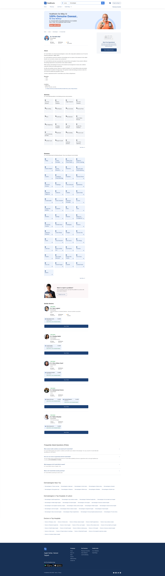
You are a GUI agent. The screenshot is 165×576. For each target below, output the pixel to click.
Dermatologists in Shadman (67, 489)
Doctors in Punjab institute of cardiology (64, 531)
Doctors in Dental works (63, 521)
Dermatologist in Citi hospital (84, 502)
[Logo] (45, 548)
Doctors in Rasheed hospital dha (51, 525)
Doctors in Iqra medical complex (107, 521)
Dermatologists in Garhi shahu (81, 486)
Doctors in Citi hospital (93, 528)
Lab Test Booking (84, 554)
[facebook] (116, 572)
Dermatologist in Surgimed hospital (86, 508)
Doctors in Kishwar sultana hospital (77, 521)
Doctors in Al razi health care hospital (108, 525)
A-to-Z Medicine (95, 550)
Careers (72, 556)
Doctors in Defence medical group (80, 528)
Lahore (49, 31)
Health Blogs (67, 6)
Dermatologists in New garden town (52, 489)
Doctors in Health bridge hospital (51, 528)
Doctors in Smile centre (49, 531)
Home (45, 6)
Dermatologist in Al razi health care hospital (106, 499)
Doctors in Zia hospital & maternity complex (98, 531)
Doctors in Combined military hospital (52, 534)
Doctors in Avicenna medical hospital (107, 528)
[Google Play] (48, 565)
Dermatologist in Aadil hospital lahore (52, 499)
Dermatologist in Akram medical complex (68, 508)
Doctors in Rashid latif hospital (81, 531)
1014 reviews (69, 43)
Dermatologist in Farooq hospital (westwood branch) (91, 511)
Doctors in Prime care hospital (78, 525)
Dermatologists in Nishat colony (95, 486)
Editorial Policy (73, 558)
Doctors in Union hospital (65, 525)
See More (82, 147)
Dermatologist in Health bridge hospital (53, 502)
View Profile (66, 326)
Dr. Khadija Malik (55, 336)
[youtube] (113, 572)
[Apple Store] (58, 565)
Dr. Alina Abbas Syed (56, 363)
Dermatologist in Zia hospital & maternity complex (55, 505)
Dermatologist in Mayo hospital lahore (71, 511)
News (71, 554)
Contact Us (72, 560)
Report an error (61, 294)
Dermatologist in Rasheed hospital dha (87, 499)
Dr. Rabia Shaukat (55, 417)
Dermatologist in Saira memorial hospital (53, 511)
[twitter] (118, 572)
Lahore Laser (47, 85)
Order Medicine (84, 552)
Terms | (56, 572)
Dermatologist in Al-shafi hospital (69, 502)
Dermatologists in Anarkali (109, 486)
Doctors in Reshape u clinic (50, 521)
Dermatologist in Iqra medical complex (70, 499)
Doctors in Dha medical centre (93, 525)
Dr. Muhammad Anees (57, 390)
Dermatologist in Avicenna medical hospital (100, 502)
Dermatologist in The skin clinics (110, 511)
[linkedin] (120, 572)
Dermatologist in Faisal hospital (101, 508)
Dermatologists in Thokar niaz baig (52, 486)
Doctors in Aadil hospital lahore (92, 521)
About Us (72, 552)
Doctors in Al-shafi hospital (65, 528)
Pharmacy (52, 6)
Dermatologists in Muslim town (108, 489)
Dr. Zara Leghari (55, 308)
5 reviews (69, 315)
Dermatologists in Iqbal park (67, 486)
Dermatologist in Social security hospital (108, 505)
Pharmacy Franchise (116, 6)
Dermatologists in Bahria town (81, 489)
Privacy (59, 572)
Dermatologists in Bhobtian (94, 489)
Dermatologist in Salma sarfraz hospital (75, 505)
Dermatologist (55, 31)
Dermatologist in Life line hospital (51, 508)
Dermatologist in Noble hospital (91, 505)
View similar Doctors (109, 49)
